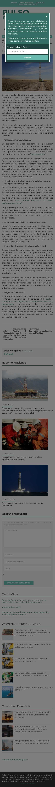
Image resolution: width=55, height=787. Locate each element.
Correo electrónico (18, 47)
